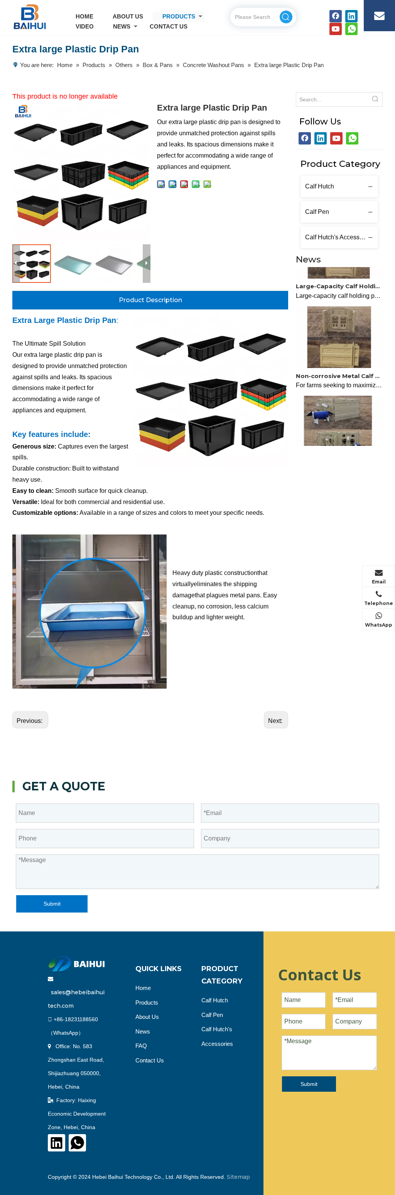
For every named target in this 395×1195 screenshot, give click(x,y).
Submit (52, 904)
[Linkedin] (351, 16)
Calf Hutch (319, 186)
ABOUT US (128, 16)
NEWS (121, 26)
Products (146, 1002)
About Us (147, 1016)
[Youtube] (335, 29)
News (142, 1031)
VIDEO (85, 26)
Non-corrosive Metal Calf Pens (339, 369)
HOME (84, 16)
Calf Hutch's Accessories (339, 237)
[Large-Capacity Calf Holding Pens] (339, 270)
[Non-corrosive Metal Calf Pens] (339, 359)
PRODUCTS (178, 16)
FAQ (141, 1045)
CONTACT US (168, 26)
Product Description (150, 300)
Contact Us (149, 1060)
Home (143, 988)
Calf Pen (317, 211)
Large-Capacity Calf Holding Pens (339, 280)
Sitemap (238, 1176)
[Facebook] (335, 16)
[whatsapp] (351, 29)
